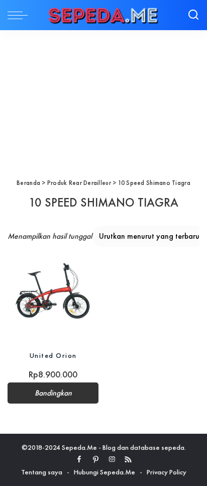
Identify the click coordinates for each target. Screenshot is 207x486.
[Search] (193, 15)
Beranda (28, 182)
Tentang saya (41, 471)
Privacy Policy (166, 471)
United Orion (53, 355)
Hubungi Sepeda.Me (104, 471)
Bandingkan (53, 393)
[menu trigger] (20, 15)
